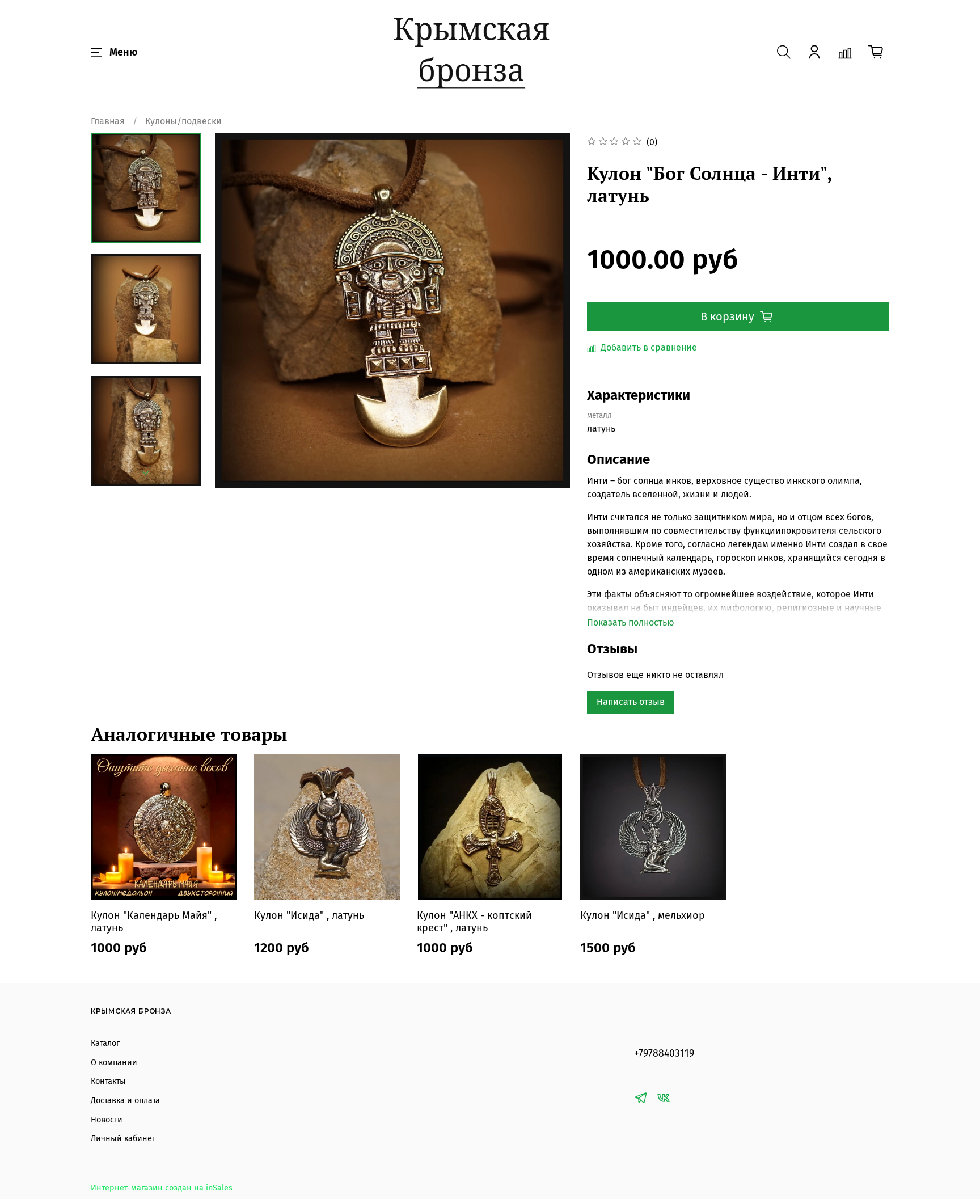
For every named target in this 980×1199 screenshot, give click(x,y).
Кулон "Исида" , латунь (309, 915)
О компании (114, 1062)
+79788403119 (664, 1053)
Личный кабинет (123, 1138)
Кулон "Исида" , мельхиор (642, 915)
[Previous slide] (237, 310)
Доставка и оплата (125, 1100)
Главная (108, 121)
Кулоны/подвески (183, 121)
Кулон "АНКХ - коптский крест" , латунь (474, 922)
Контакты (108, 1081)
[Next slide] (145, 473)
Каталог (105, 1043)
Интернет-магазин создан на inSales (162, 1188)
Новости (106, 1120)
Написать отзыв (631, 701)
